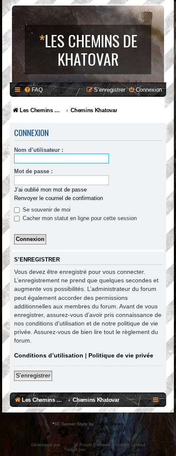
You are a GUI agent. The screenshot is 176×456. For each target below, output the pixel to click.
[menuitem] (33, 90)
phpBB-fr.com (99, 449)
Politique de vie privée (120, 355)
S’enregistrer (33, 375)
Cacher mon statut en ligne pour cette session (79, 218)
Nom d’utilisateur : (38, 150)
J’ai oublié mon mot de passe (50, 189)
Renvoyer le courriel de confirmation (58, 198)
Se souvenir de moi (45, 209)
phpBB (68, 444)
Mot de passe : (33, 171)
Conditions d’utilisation (48, 355)
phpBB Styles (109, 423)
